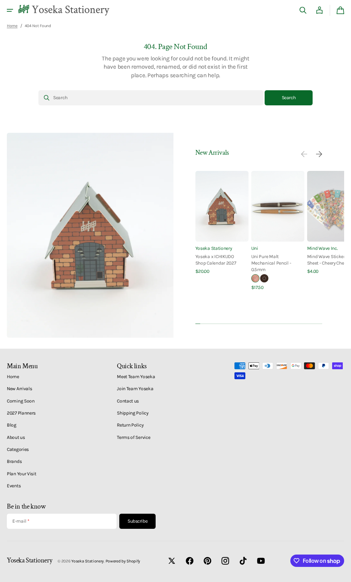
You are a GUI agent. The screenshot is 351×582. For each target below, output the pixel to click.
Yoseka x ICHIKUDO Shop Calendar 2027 (215, 260)
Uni (254, 248)
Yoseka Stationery (213, 248)
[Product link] (222, 223)
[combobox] (150, 97)
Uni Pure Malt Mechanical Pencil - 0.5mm (271, 263)
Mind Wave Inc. (322, 248)
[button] (9, 10)
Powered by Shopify (123, 561)
